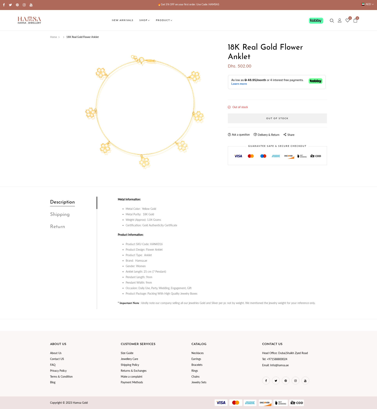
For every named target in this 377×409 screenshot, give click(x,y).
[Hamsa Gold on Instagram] (24, 5)
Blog (52, 382)
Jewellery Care (129, 359)
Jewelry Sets (198, 382)
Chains (195, 376)
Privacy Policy (58, 370)
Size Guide (127, 353)
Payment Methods (132, 382)
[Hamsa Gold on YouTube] (31, 5)
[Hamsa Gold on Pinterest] (17, 5)
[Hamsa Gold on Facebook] (4, 5)
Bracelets (196, 364)
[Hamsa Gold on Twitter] (10, 5)
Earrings (196, 359)
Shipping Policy (130, 364)
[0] (348, 20)
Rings (194, 370)
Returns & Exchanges (133, 370)
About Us (55, 353)
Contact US (57, 359)
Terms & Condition (61, 376)
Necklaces (197, 353)
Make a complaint (131, 376)
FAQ (52, 364)
